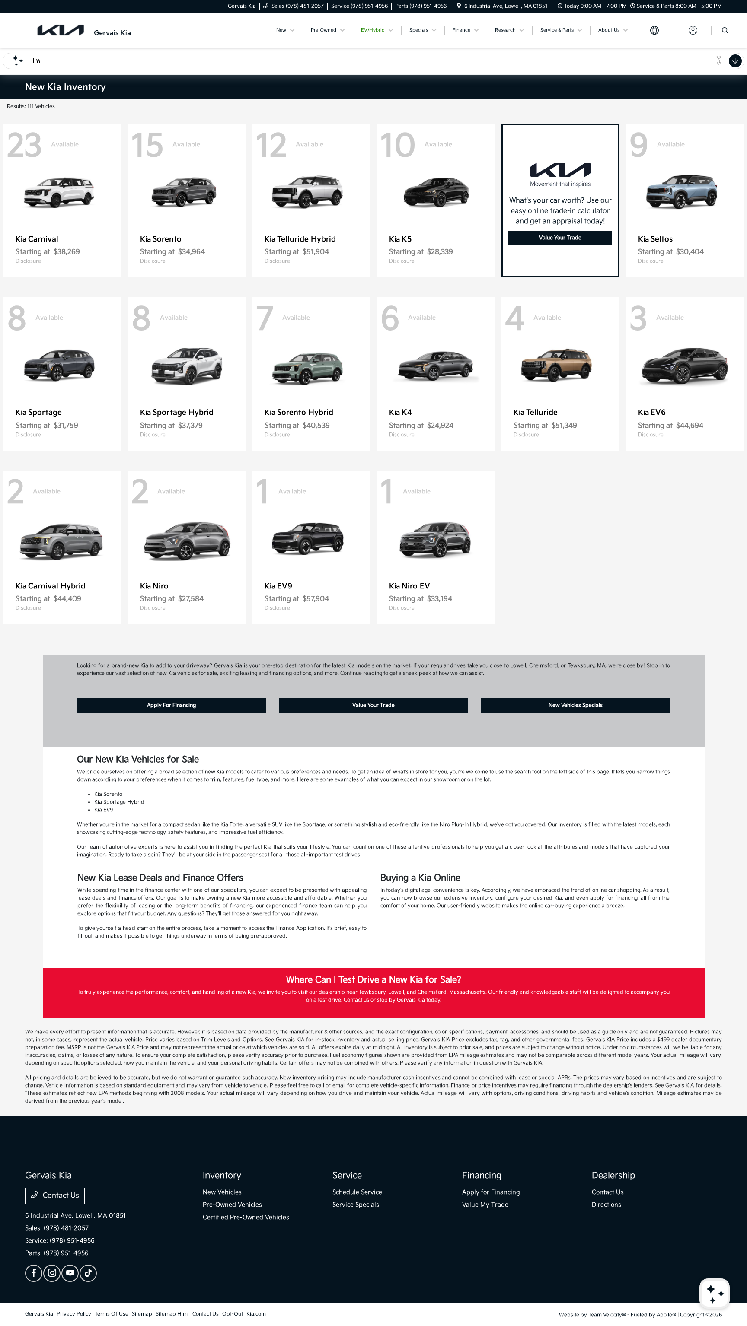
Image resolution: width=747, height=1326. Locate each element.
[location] (459, 6)
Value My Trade (485, 1204)
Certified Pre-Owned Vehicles (246, 1217)
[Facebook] (33, 1273)
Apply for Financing (491, 1192)
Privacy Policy (74, 1314)
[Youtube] (70, 1273)
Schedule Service (357, 1192)
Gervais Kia (39, 1314)
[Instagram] (52, 1273)
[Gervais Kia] (99, 30)
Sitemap (142, 1314)
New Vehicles (222, 1192)
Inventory (222, 1175)
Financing (481, 1175)
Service (347, 1175)
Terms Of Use (111, 1314)
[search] (725, 31)
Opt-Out (232, 1314)
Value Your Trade (560, 238)
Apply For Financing (171, 705)
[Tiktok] (88, 1273)
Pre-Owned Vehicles (232, 1204)
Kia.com (256, 1314)
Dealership (613, 1175)
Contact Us (60, 1196)
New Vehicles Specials (576, 705)
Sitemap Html (172, 1314)
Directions (606, 1204)
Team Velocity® (607, 1315)
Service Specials (355, 1204)
